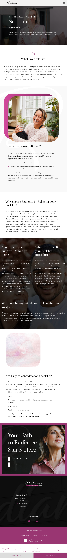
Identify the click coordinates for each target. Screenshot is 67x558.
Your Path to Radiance (22, 442)
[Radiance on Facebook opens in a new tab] (33, 521)
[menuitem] (29, 521)
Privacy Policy (33, 516)
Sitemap (44, 535)
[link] (21, 503)
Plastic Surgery (19, 17)
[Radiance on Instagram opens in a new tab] (29, 521)
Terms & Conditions (25, 535)
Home (11, 17)
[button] (64, 3)
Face (27, 17)
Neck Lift (33, 17)
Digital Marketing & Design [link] (35, 540)
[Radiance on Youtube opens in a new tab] (36, 521)
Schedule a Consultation (20, 459)
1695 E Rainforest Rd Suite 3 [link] (21, 499)
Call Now (16, 465)
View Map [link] (23, 506)
